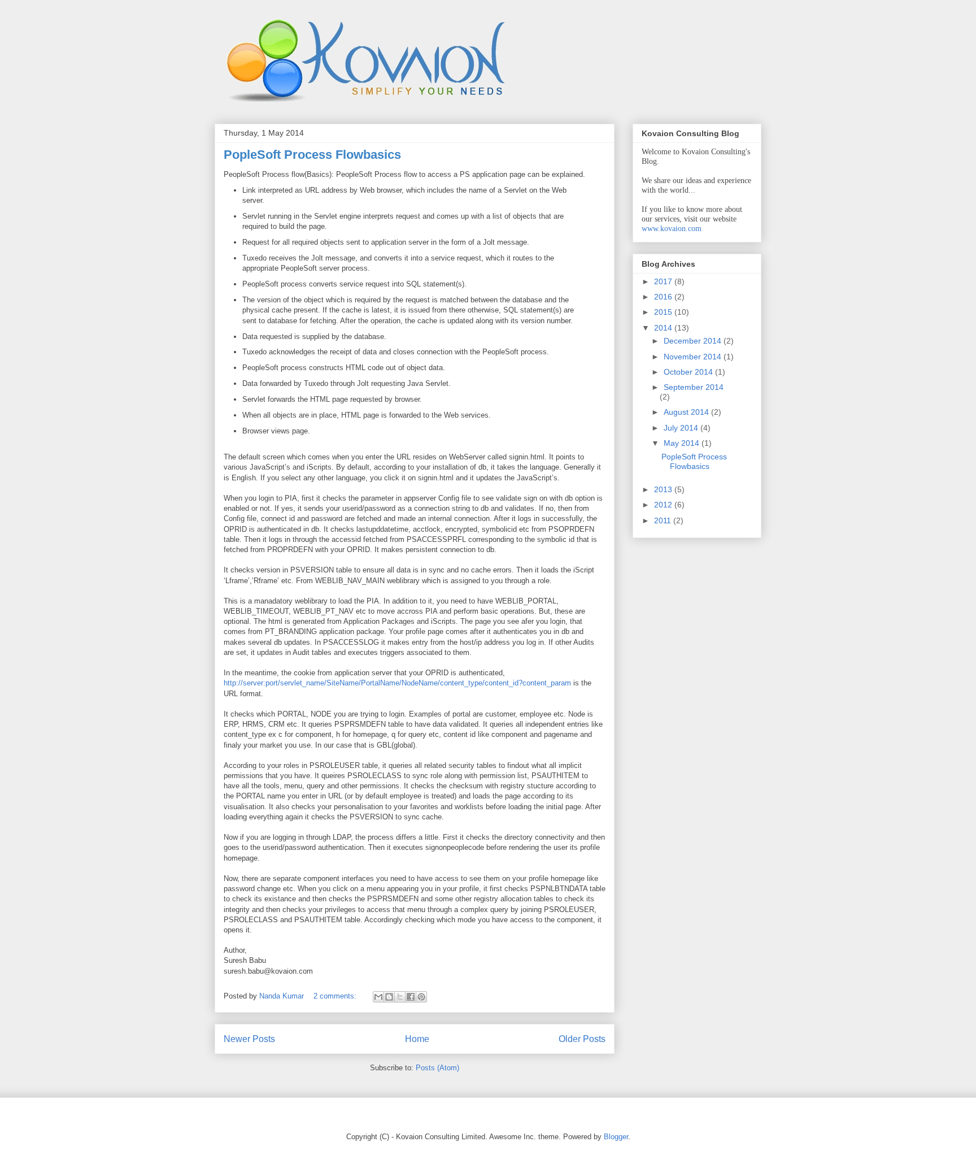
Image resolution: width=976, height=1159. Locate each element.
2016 (664, 296)
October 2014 (689, 371)
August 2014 (687, 411)
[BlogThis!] (389, 996)
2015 (664, 311)
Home (417, 1039)
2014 (664, 327)
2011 (663, 520)
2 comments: (336, 996)
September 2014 (694, 387)
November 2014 (694, 356)
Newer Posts (249, 1039)
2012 (664, 504)
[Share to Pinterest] (421, 996)
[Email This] (378, 996)
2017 (664, 281)
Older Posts (582, 1039)
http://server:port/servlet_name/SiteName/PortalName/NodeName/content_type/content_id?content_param (397, 683)
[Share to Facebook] (410, 996)
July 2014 (682, 427)
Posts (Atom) (437, 1067)
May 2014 (683, 443)
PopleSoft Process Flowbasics (312, 154)
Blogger (616, 1136)
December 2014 (694, 340)
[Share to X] (400, 996)
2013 (664, 489)
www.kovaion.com (672, 228)
